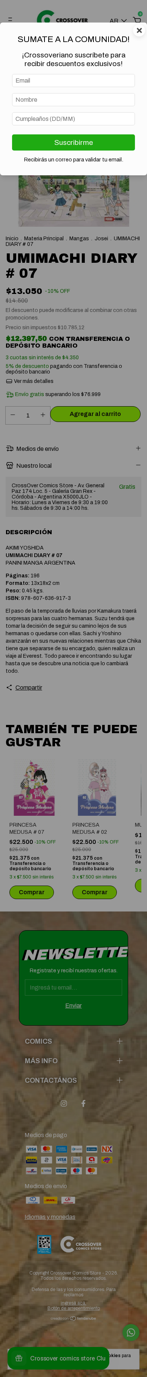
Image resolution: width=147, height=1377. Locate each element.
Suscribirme (73, 142)
